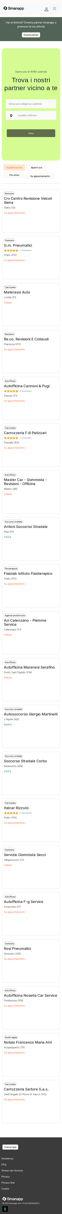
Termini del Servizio (12, 1170)
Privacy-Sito (8, 1183)
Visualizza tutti (14, 167)
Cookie (5, 1189)
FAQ (3, 1164)
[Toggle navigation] (54, 8)
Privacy (5, 1176)
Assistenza (7, 1158)
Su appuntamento (40, 176)
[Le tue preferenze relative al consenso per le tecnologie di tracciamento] (5, 1209)
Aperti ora (36, 167)
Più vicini (14, 175)
